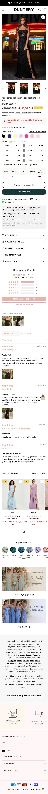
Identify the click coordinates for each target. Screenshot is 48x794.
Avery (12, 513)
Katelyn (34, 513)
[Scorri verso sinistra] (2, 88)
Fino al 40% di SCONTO (24, 595)
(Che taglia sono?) (17, 141)
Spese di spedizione (23, 113)
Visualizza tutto (39, 473)
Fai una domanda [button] (24, 304)
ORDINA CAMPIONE (37, 132)
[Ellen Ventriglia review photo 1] (7, 374)
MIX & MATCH (24, 627)
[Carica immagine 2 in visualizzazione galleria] (24, 88)
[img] (7, 346)
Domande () (27, 333)
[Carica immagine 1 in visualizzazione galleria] (11, 88)
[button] (3, 9)
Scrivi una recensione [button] (24, 299)
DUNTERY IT (17, 789)
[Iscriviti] (44, 743)
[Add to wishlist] (43, 17)
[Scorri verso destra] (45, 88)
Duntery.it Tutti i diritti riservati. (31, 789)
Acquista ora (24, 191)
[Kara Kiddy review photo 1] (7, 413)
